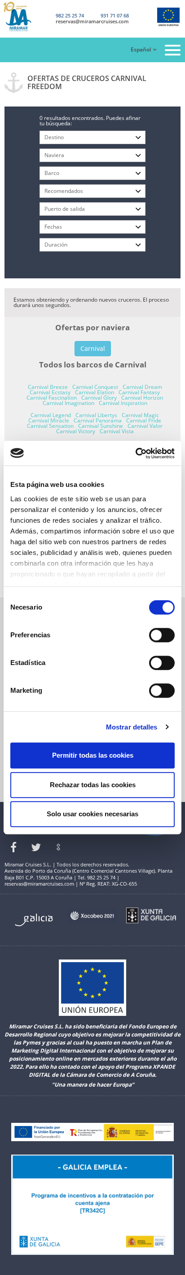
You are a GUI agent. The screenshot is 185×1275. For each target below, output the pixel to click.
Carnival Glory (99, 397)
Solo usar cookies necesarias (92, 814)
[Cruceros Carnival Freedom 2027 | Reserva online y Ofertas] (24, 17)
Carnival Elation (94, 392)
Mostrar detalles (132, 727)
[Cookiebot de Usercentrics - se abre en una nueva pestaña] (135, 453)
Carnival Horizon (142, 397)
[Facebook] (13, 847)
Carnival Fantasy (139, 392)
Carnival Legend (51, 415)
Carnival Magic (140, 415)
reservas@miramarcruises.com (92, 21)
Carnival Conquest (95, 387)
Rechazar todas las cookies (93, 785)
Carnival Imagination (68, 403)
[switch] (162, 635)
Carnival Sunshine (100, 426)
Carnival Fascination (51, 397)
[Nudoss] (58, 847)
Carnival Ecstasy (50, 392)
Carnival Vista (117, 431)
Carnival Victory (75, 431)
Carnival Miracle (48, 420)
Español (141, 49)
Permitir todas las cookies (92, 755)
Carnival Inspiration (123, 403)
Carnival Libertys (96, 415)
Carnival (92, 348)
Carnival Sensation (50, 426)
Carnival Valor (145, 426)
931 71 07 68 (115, 15)
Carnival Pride (143, 420)
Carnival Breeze (48, 387)
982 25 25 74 (70, 15)
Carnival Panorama (98, 420)
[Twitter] (36, 847)
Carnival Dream (142, 387)
